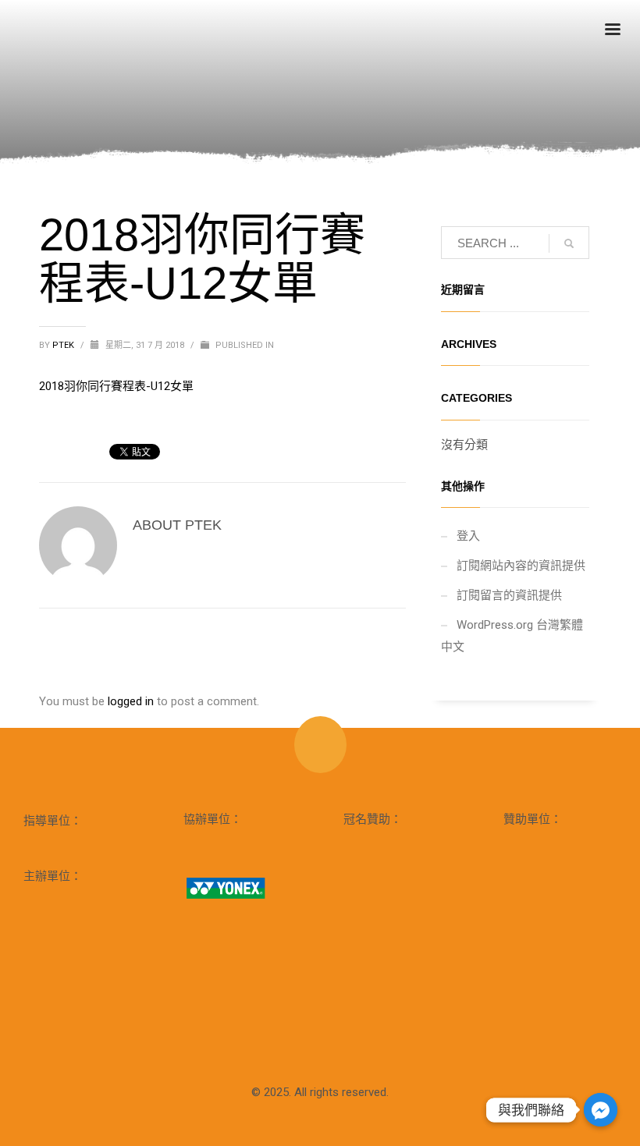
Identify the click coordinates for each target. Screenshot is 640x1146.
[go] (569, 243)
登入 (468, 536)
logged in (132, 701)
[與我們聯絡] (600, 1109)
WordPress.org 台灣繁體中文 (512, 636)
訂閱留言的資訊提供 (509, 595)
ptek (64, 345)
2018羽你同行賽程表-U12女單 (116, 386)
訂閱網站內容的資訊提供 (521, 566)
